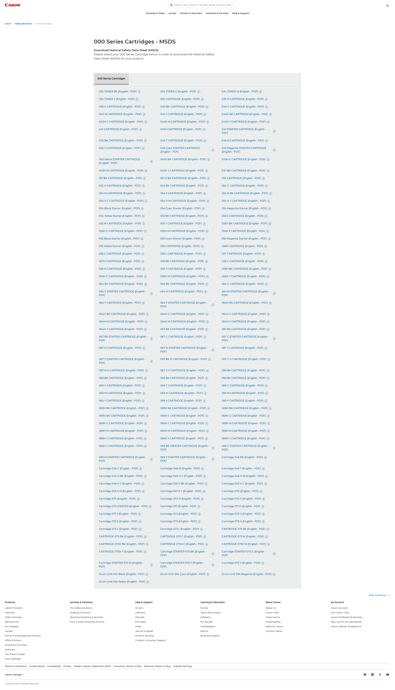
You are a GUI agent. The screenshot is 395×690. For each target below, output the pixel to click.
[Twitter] (380, 674)
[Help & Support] (250, 13)
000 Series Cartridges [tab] (111, 78)
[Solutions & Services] (229, 13)
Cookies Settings (182, 666)
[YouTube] (387, 674)
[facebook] (365, 674)
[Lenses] (177, 13)
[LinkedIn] (372, 674)
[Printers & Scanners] (203, 13)
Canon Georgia (13, 674)
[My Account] (387, 5)
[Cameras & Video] (166, 13)
